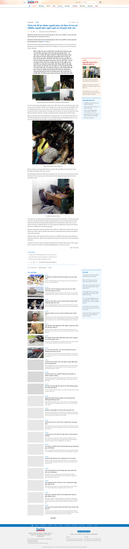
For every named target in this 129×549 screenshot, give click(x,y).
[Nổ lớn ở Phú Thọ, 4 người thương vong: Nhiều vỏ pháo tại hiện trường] (36, 376)
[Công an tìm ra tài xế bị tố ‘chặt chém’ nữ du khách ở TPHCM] (36, 437)
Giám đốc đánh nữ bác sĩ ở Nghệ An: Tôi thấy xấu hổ (43, 257)
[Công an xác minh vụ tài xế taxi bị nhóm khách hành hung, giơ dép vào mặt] (36, 304)
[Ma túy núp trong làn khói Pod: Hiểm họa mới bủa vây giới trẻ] (36, 510)
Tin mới (85, 272)
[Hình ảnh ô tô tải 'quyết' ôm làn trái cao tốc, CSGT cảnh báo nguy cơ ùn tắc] (36, 292)
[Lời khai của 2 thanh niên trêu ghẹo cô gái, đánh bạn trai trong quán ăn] (36, 364)
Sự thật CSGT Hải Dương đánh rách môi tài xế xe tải (42, 254)
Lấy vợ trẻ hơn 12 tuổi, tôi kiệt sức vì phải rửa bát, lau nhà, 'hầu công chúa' (91, 308)
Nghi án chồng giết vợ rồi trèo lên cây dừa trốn (59, 410)
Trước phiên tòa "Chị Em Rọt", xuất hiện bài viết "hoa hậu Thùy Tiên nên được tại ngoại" (91, 93)
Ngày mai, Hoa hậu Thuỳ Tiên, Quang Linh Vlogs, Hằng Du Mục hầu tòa (91, 86)
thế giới (92, 110)
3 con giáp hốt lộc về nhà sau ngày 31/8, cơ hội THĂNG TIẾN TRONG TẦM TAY (90, 293)
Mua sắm (67, 6)
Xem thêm (53, 518)
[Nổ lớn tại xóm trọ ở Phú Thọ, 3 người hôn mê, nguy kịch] (36, 425)
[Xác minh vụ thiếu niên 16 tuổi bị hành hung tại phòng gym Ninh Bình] (36, 449)
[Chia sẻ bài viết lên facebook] (29, 32)
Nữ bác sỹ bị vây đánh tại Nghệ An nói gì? (40, 259)
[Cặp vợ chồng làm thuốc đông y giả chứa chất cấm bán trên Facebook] (36, 473)
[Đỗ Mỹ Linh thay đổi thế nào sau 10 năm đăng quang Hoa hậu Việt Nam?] (36, 389)
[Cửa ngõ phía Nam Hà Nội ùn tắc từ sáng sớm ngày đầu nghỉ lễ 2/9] (36, 485)
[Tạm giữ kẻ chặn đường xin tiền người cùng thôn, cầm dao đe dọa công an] (36, 328)
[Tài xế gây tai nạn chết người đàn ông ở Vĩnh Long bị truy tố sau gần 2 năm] (36, 340)
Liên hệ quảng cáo (84, 531)
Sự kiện (84, 60)
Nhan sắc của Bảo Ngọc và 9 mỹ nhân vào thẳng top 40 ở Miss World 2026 (91, 286)
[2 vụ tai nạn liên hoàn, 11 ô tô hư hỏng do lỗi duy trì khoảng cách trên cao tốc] (36, 352)
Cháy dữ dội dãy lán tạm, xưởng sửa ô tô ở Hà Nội (60, 458)
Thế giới (75, 6)
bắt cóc (44, 41)
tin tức (97, 103)
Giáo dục (90, 6)
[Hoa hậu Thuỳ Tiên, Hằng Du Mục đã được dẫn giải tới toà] (91, 72)
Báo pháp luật (90, 117)
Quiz (96, 6)
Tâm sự (60, 6)
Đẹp (54, 6)
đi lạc (50, 267)
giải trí (85, 115)
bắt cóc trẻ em (42, 267)
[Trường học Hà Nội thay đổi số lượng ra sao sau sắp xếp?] (36, 280)
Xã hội (34, 6)
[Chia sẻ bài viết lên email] (34, 32)
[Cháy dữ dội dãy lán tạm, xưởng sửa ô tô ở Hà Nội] (36, 461)
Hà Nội (68, 537)
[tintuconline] (29, 6)
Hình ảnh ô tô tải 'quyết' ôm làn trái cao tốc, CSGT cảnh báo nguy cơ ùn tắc (91, 314)
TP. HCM (86, 537)
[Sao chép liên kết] (37, 32)
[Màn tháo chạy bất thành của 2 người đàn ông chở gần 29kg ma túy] (36, 497)
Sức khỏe (82, 6)
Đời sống (41, 6)
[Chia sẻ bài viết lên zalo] (31, 32)
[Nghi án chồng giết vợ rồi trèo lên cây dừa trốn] (36, 413)
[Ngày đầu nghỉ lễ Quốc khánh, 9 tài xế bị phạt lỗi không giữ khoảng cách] (36, 401)
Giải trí (48, 6)
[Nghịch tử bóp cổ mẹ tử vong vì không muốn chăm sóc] (36, 316)
